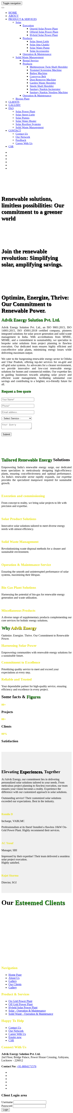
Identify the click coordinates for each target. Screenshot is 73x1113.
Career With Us (17, 1034)
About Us (14, 977)
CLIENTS (14, 101)
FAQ (11, 108)
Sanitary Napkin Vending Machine (49, 92)
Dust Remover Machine (43, 79)
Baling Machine (38, 73)
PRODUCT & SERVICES (23, 19)
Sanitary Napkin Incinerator (45, 89)
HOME (13, 12)
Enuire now (15, 1037)
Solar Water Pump (40, 47)
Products (27, 38)
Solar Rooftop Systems (28, 124)
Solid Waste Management (30, 57)
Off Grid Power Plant (21, 1004)
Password (6, 1105)
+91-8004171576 (26, 1066)
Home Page (15, 974)
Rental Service (31, 60)
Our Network (23, 136)
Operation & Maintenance (37, 54)
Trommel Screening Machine (46, 70)
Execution (28, 25)
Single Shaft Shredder (42, 86)
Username (7, 1102)
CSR (11, 146)
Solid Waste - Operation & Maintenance (31, 1013)
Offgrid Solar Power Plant (44, 31)
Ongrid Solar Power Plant (44, 28)
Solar (18, 22)
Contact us (22, 133)
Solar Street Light (39, 41)
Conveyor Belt (38, 76)
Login (5, 1109)
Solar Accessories (39, 51)
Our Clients (15, 984)
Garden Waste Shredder (43, 82)
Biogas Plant (22, 98)
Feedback (21, 140)
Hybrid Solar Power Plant (44, 35)
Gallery (13, 981)
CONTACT (15, 130)
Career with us (24, 143)
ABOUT (14, 15)
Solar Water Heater (26, 121)
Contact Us (15, 1027)
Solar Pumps (22, 117)
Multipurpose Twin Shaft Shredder (49, 66)
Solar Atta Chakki (39, 44)
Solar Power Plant (25, 111)
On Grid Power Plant (20, 1001)
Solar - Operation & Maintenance (27, 1010)
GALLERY (15, 105)
